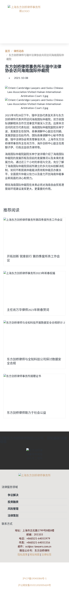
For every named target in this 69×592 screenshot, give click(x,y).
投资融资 (13, 501)
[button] (57, 20)
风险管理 (13, 508)
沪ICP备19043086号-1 (35, 578)
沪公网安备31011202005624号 (34, 585)
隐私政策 (23, 554)
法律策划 (13, 515)
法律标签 (46, 554)
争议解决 (13, 494)
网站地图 (34, 554)
